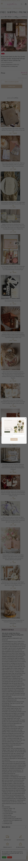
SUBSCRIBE (14, 439)
